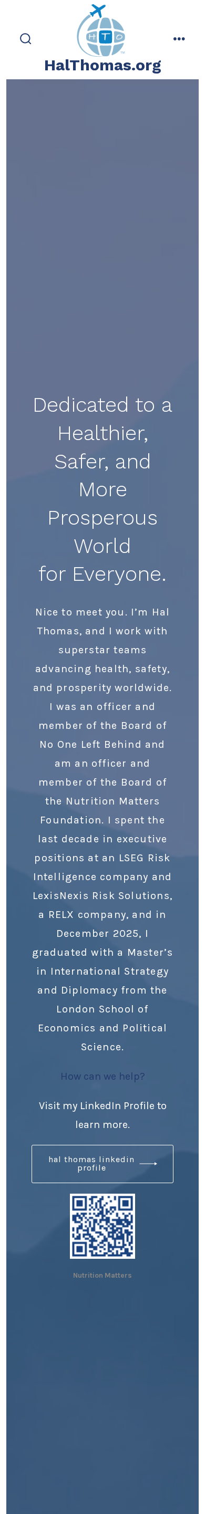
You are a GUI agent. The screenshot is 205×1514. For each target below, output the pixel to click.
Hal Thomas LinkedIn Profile (91, 1163)
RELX (61, 915)
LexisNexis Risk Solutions (101, 896)
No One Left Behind (90, 744)
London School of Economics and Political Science (103, 1028)
